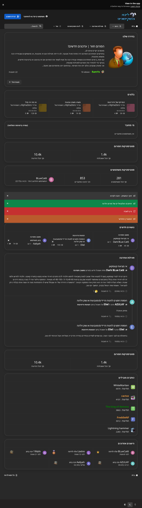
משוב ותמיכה (123, 235)
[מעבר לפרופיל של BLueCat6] (51, 179)
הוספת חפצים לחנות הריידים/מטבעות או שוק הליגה (69, 240)
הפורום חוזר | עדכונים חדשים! (86, 46)
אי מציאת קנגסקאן (121, 238)
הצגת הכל (15, 82)
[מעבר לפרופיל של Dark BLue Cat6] (133, 240)
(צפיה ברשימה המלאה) (18, 125)
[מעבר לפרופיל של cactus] (133, 398)
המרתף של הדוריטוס (116, 102)
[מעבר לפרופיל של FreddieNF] (133, 419)
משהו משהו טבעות (73, 102)
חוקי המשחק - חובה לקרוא (121, 195)
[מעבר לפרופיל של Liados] (89, 453)
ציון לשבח (128, 211)
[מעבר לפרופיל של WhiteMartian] (133, 387)
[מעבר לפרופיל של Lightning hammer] (133, 430)
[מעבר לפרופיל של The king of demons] (133, 408)
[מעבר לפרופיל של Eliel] (89, 240)
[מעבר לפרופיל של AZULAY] (132, 302)
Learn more (136, 4)
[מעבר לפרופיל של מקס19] (45, 453)
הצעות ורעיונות (79, 235)
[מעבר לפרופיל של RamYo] (103, 71)
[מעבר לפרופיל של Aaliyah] (45, 240)
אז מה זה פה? (31, 102)
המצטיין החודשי (125, 219)
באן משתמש (35, 240)
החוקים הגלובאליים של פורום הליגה (117, 203)
